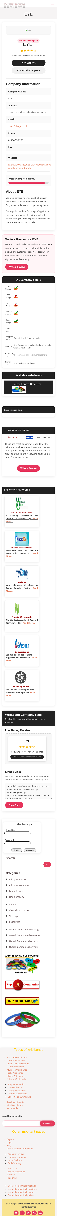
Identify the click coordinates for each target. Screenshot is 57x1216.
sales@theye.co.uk (17, 126)
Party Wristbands (15, 1072)
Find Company (16, 896)
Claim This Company (28, 70)
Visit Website (28, 62)
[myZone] (22, 573)
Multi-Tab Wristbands (17, 1069)
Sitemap (13, 916)
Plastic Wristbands (15, 1076)
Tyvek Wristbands (15, 1102)
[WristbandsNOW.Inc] (22, 538)
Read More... (29, 623)
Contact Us (15, 904)
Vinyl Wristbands (15, 1105)
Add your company (19, 885)
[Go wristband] (22, 643)
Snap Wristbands (16, 1084)
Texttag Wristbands (17, 1090)
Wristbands (12, 1108)
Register (11, 1139)
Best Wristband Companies (20, 1148)
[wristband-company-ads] (28, 964)
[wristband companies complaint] (28, 1001)
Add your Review (17, 879)
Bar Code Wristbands (17, 1057)
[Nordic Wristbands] (22, 608)
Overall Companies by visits (23, 946)
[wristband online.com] (22, 503)
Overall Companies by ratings (24, 929)
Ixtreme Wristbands (16, 1060)
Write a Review (17, 266)
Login (9, 1142)
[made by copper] (22, 677)
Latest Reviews (16, 891)
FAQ (9, 1145)
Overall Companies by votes (23, 941)
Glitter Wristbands (15, 1066)
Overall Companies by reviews (24, 935)
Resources (14, 921)
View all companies (19, 910)
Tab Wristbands (15, 1087)
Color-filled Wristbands (18, 1063)
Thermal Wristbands (17, 1093)
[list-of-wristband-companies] (28, 1019)
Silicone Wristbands (16, 1079)
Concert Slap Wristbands (19, 1096)
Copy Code (14, 805)
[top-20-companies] (23, 982)
